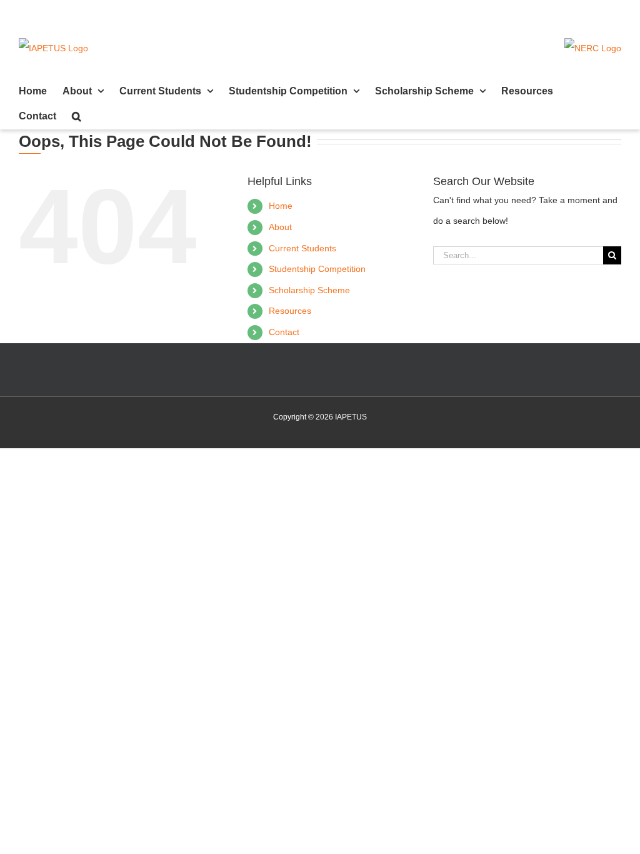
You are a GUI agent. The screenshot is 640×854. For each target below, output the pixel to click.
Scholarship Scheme (309, 290)
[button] (76, 116)
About (280, 227)
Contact (284, 332)
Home (280, 206)
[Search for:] (518, 254)
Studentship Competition (317, 269)
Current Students (302, 248)
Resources (290, 311)
